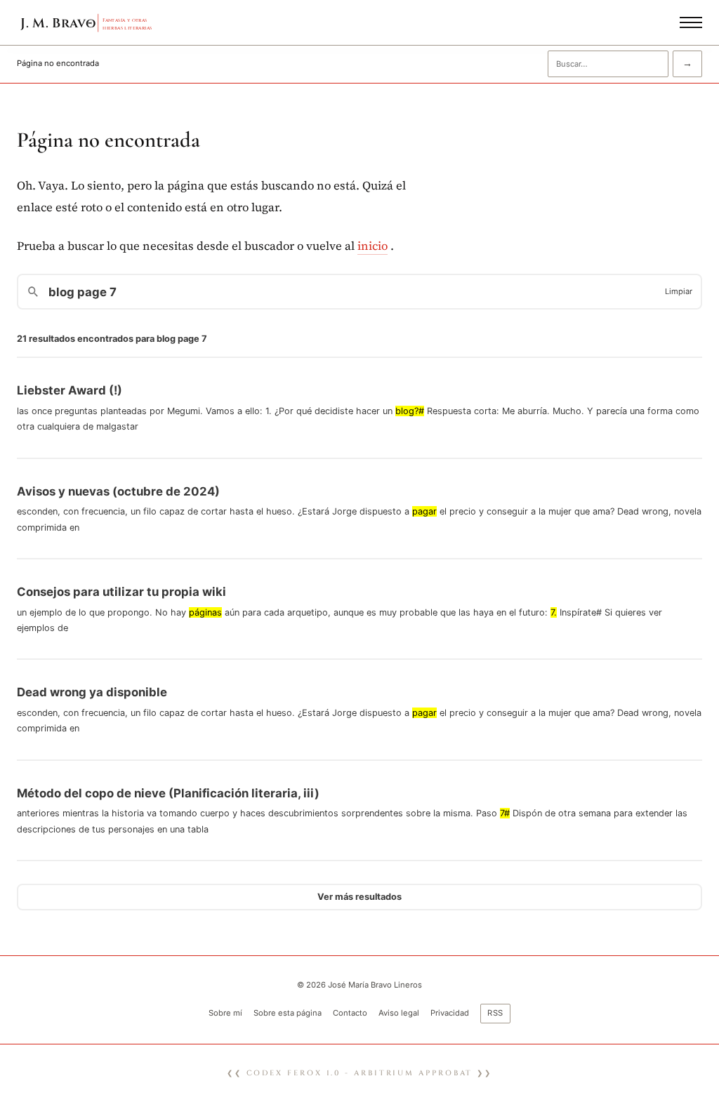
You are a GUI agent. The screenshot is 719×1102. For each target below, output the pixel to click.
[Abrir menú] (691, 22)
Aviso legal (398, 1013)
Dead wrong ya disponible (92, 692)
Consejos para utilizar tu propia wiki (121, 592)
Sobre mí (225, 1013)
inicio (372, 246)
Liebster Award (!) (69, 390)
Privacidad (449, 1013)
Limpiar (678, 291)
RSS (495, 1013)
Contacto (350, 1013)
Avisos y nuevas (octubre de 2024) (118, 491)
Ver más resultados (359, 896)
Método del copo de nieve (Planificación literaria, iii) (168, 793)
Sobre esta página (287, 1013)
